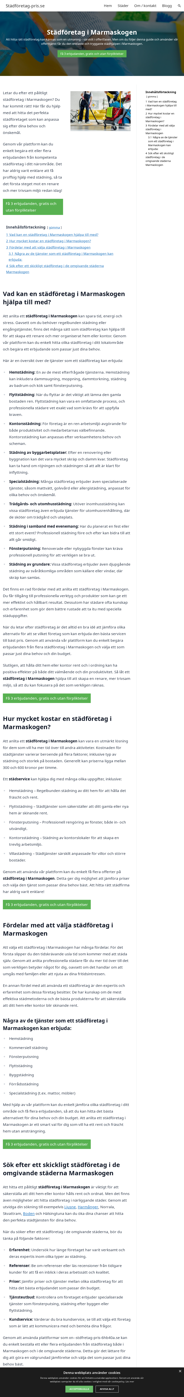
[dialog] (92, 1382)
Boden (29, 1213)
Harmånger (88, 1206)
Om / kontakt (145, 5)
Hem (108, 5)
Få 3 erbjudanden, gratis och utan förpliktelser (92, 54)
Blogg (167, 5)
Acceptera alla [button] (79, 1389)
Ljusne (70, 1206)
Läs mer (130, 1381)
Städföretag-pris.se (25, 6)
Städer (123, 5)
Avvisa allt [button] (107, 1389)
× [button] (180, 1371)
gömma (54, 227)
